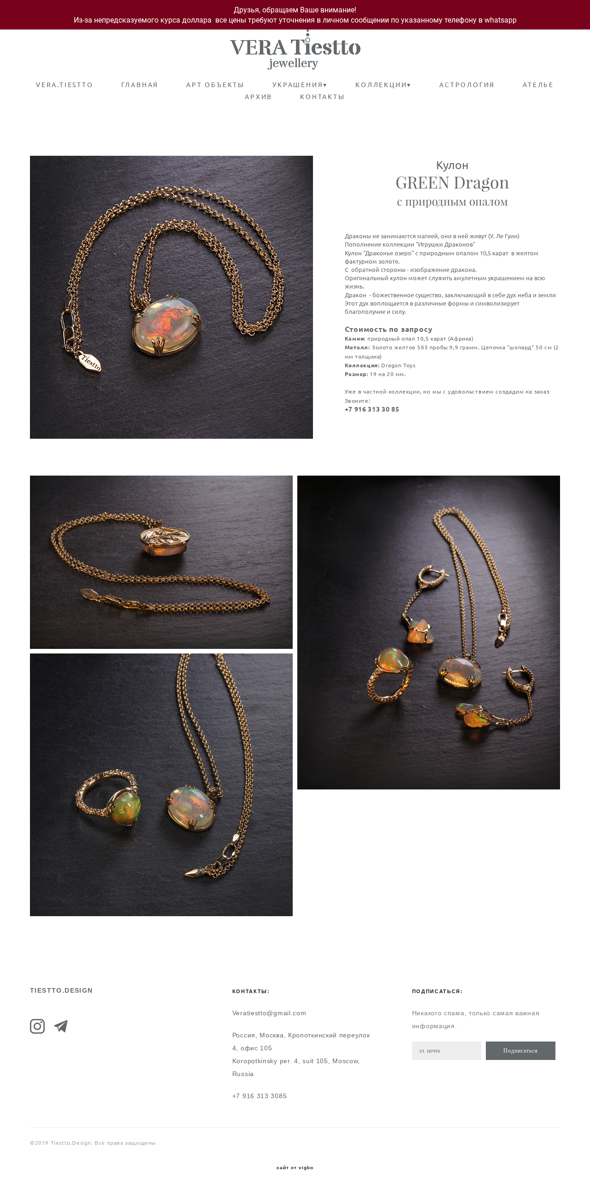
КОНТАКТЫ (322, 96)
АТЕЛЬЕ (538, 84)
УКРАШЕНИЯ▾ (300, 84)
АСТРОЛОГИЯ (467, 84)
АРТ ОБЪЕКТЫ (215, 84)
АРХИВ (258, 96)
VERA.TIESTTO (65, 84)
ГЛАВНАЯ (140, 84)
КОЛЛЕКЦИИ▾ (383, 84)
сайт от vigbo (295, 1167)
